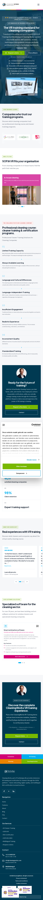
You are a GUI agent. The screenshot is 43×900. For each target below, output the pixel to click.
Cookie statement (21, 883)
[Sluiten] (19, 888)
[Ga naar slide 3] (24, 662)
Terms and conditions (21, 881)
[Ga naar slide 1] (18, 662)
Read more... (8, 566)
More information (20, 657)
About (4, 808)
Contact (21, 413)
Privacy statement (21, 878)
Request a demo (13, 53)
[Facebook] (4, 791)
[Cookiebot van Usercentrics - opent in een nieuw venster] (31, 425)
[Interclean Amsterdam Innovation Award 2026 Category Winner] (25, 890)
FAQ (25, 48)
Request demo (20, 736)
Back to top (23, 897)
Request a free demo (20, 407)
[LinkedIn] (13, 791)
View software (33, 53)
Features (19, 48)
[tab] (18, 206)
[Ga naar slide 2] (21, 662)
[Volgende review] (27, 581)
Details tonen (32, 460)
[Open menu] (38, 4)
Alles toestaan (21, 466)
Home (4, 802)
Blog (3, 812)
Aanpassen (20, 473)
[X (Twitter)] (9, 791)
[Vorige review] (16, 581)
